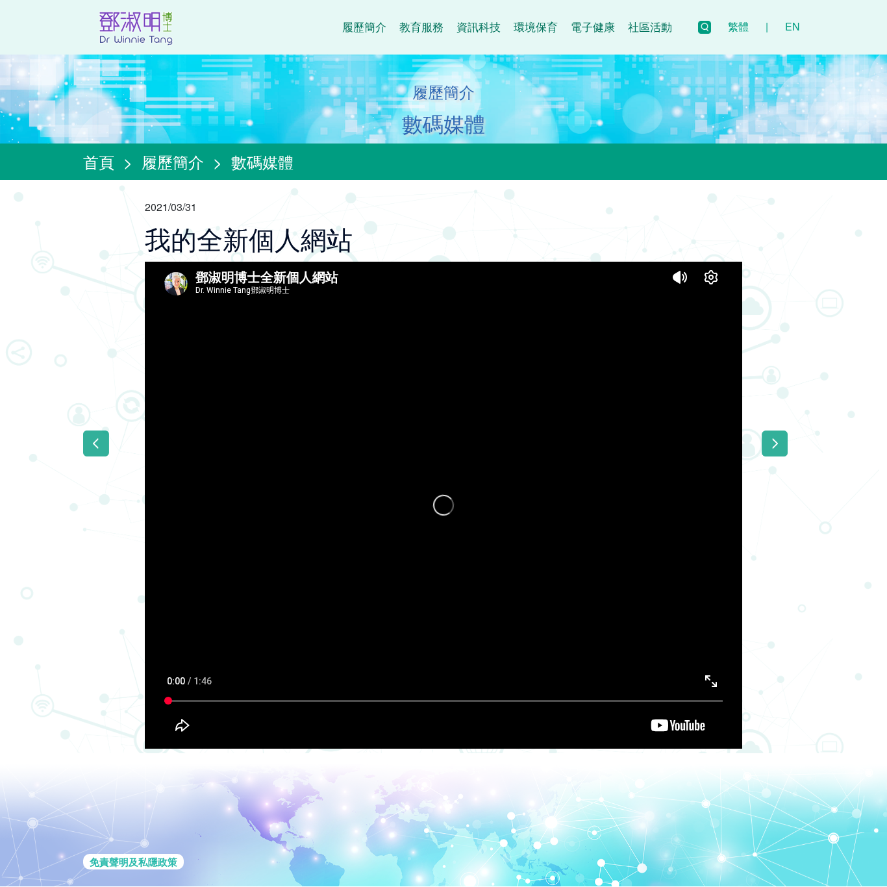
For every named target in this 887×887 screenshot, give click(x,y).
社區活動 (650, 26)
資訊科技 (478, 26)
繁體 (738, 26)
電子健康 (593, 26)
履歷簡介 (364, 26)
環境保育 (536, 26)
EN (792, 26)
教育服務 (421, 26)
